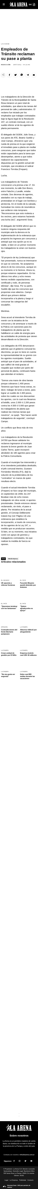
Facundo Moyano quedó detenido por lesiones (28, 585)
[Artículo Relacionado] (9, 572)
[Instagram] (19, 1161)
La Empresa (14, 1180)
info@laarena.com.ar (27, 1154)
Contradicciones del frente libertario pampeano (9, 632)
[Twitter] (25, 1161)
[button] (9, 75)
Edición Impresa (13, 559)
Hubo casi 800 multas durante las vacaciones (27, 676)
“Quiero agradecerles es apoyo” (26, 608)
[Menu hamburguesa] (3, 4)
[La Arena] (18, 4)
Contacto (30, 1180)
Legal (6, 1180)
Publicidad (22, 1180)
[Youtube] (31, 1161)
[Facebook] (14, 1161)
